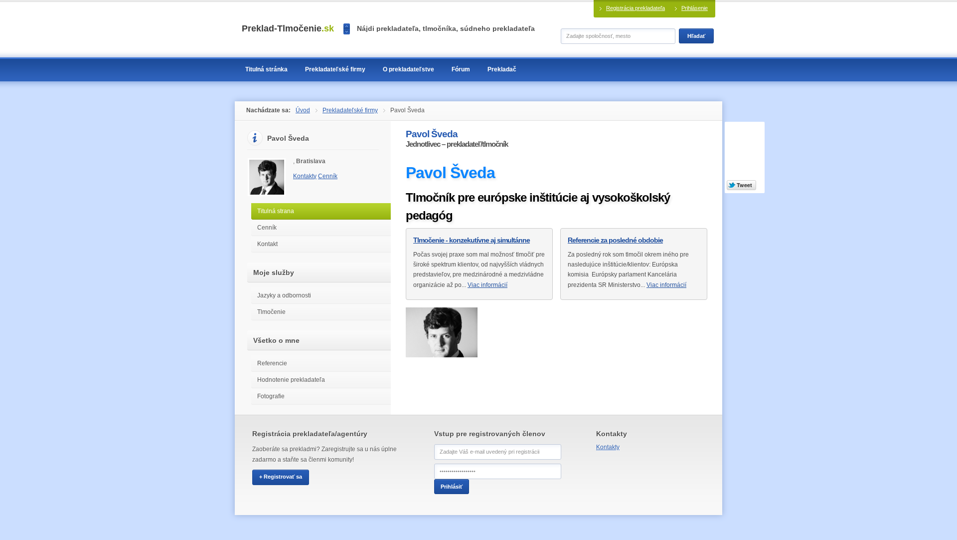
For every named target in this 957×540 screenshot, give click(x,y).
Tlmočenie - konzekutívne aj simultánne (471, 240)
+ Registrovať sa (280, 477)
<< (346, 26)
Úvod (303, 110)
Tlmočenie (271, 311)
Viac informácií (487, 284)
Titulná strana (275, 211)
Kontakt (267, 244)
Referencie (272, 363)
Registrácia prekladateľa (635, 8)
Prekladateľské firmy (350, 110)
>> (346, 31)
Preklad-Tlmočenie (288, 28)
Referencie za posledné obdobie (615, 240)
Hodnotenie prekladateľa (291, 379)
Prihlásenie (694, 8)
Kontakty (305, 176)
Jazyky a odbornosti (284, 295)
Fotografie (271, 396)
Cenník (327, 176)
